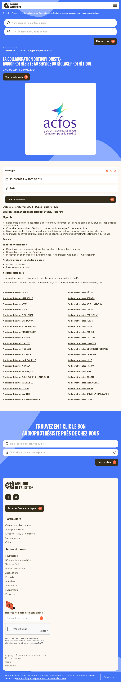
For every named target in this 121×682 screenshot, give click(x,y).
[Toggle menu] (115, 5)
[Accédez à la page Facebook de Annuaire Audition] (8, 497)
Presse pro (10, 594)
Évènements (11, 589)
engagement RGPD (35, 643)
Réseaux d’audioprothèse (18, 560)
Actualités (10, 581)
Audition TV (11, 585)
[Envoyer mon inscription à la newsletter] (41, 618)
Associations (11, 572)
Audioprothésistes (14, 529)
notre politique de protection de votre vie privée (41, 678)
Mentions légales (13, 658)
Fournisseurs (11, 555)
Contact (9, 662)
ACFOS (48, 50)
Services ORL (12, 564)
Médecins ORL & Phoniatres (20, 533)
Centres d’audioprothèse (18, 525)
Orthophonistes (13, 537)
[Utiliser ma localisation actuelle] (114, 452)
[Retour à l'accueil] (24, 485)
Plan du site (10, 665)
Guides (9, 542)
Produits (9, 577)
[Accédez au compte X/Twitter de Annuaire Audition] (16, 497)
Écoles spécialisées (15, 568)
